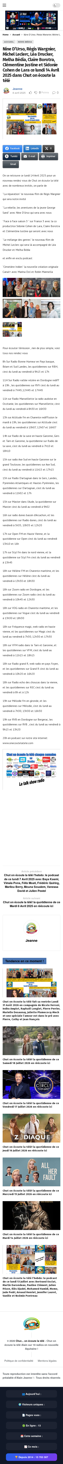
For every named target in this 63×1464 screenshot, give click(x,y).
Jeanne (17, 89)
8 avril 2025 (19, 92)
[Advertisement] (31, 826)
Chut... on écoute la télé (30, 1341)
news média (25, 41)
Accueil (9, 41)
